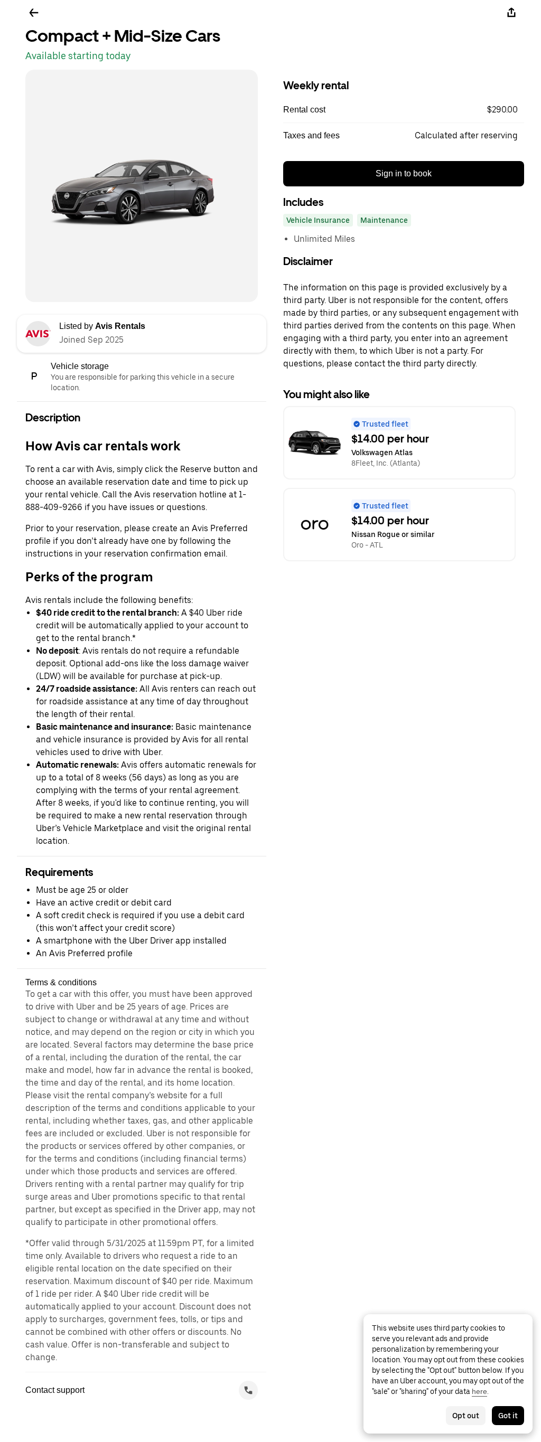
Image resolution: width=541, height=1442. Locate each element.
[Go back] (33, 12)
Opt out (465, 1415)
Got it (508, 1415)
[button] (403, 109)
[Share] (511, 12)
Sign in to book (404, 173)
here (479, 1391)
